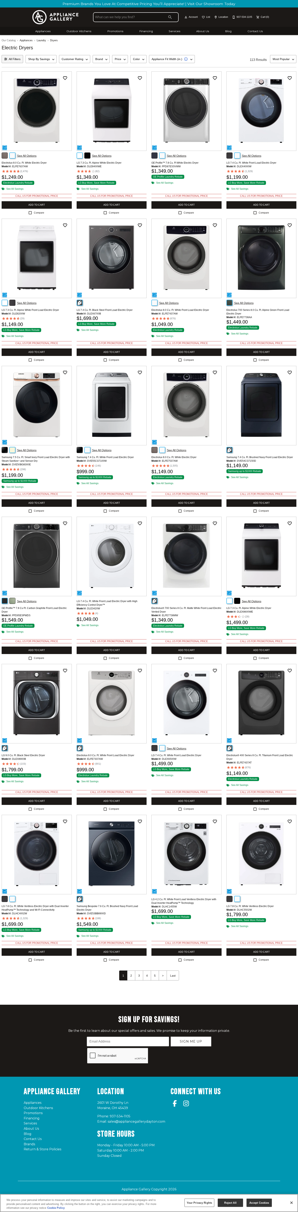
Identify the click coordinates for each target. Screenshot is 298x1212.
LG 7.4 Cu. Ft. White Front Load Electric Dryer (251, 162)
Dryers (54, 40)
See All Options (26, 155)
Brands (29, 1144)
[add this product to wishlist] (65, 78)
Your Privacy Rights (199, 1202)
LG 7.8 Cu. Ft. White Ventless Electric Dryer (250, 906)
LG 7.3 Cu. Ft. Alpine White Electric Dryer (99, 162)
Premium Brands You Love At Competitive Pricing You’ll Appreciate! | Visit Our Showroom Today (149, 4)
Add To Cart (36, 204)
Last (173, 975)
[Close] (291, 1202)
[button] (185, 17)
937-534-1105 (120, 1116)
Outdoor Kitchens (78, 31)
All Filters (14, 59)
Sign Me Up (191, 1041)
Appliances (42, 31)
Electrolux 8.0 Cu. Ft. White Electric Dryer (24, 162)
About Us (202, 31)
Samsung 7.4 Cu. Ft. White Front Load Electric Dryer (105, 457)
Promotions (115, 31)
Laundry (41, 40)
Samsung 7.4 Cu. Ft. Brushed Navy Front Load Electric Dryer (259, 457)
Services (174, 31)
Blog (228, 31)
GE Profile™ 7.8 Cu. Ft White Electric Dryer (174, 162)
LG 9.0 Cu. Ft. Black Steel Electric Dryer (23, 755)
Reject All (230, 1202)
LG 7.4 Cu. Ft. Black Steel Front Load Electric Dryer (105, 310)
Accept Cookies (259, 1202)
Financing (146, 31)
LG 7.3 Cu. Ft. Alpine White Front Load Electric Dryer (30, 310)
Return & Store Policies (42, 1149)
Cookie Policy (56, 1207)
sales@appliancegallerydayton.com (136, 1121)
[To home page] (55, 17)
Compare (39, 212)
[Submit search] (170, 17)
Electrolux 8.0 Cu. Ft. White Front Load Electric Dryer (180, 310)
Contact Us (255, 31)
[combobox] (41, 59)
